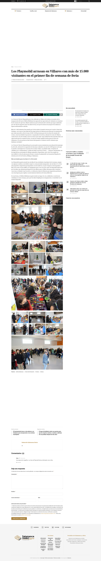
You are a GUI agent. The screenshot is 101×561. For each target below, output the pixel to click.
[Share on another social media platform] (61, 114)
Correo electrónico (15, 497)
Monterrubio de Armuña (50, 544)
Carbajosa (43, 541)
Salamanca (69, 11)
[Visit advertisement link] (50, 41)
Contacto (13, 1)
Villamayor (57, 544)
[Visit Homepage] (50, 5)
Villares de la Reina (17, 66)
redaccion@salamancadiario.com (48, 513)
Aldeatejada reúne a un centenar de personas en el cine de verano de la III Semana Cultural (79, 190)
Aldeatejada (43, 538)
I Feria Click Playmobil (29, 371)
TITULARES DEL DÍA (22, 1)
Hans (17, 458)
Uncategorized (58, 541)
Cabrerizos (43, 540)
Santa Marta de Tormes (57, 539)
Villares (41, 371)
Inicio (12, 66)
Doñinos (50, 542)
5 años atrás (79, 126)
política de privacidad (25, 515)
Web (39, 497)
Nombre (13, 491)
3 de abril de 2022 (29, 79)
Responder (19, 462)
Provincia (18, 11)
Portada (37, 371)
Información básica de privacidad (19, 503)
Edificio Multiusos (19, 371)
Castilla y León (33, 11)
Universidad (83, 11)
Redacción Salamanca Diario (18, 79)
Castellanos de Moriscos (43, 547)
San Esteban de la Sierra (50, 549)
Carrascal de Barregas (43, 544)
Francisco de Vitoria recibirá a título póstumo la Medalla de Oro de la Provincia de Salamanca (79, 183)
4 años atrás (22, 458)
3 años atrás (79, 116)
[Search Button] (89, 1)
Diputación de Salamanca (51, 11)
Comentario (14, 474)
